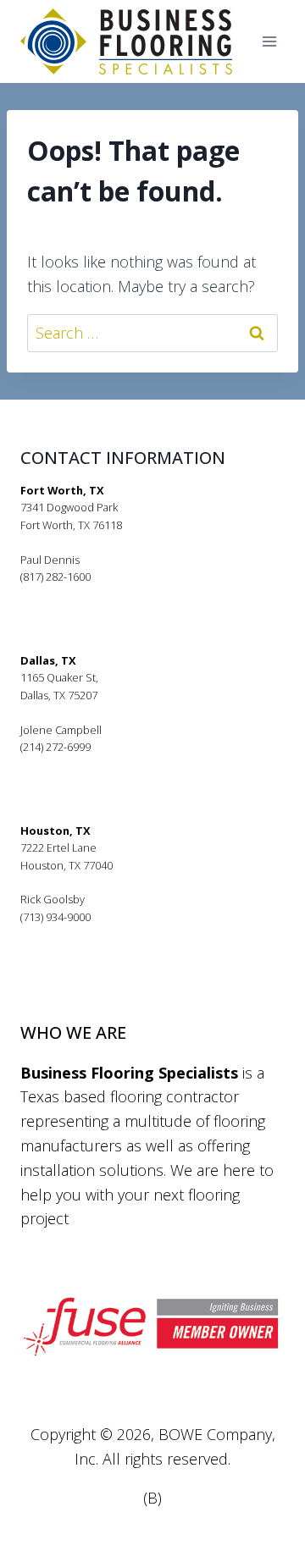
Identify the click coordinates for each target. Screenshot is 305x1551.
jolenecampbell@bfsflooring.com (103, 764)
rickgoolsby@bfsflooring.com (92, 933)
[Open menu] (269, 42)
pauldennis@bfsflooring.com (92, 594)
